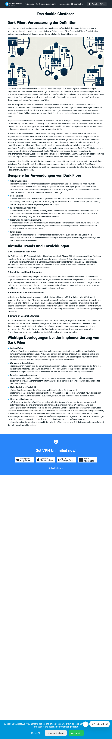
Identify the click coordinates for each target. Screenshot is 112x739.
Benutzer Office (98, 4)
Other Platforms (56, 468)
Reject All (35, 733)
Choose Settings (56, 733)
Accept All (76, 733)
